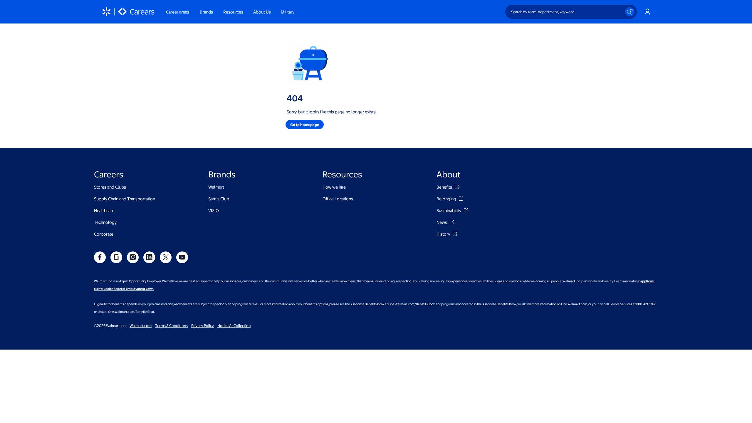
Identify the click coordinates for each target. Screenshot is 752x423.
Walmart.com (141, 325)
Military (287, 12)
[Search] (629, 11)
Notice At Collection (234, 325)
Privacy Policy (202, 325)
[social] (100, 257)
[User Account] (647, 11)
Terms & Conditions (171, 325)
